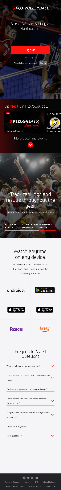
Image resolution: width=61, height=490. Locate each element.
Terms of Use (51, 486)
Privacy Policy (35, 486)
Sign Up (30, 50)
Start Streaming (24, 125)
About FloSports (49, 482)
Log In (43, 63)
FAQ (36, 482)
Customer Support (12, 482)
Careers (27, 482)
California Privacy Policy (15, 486)
